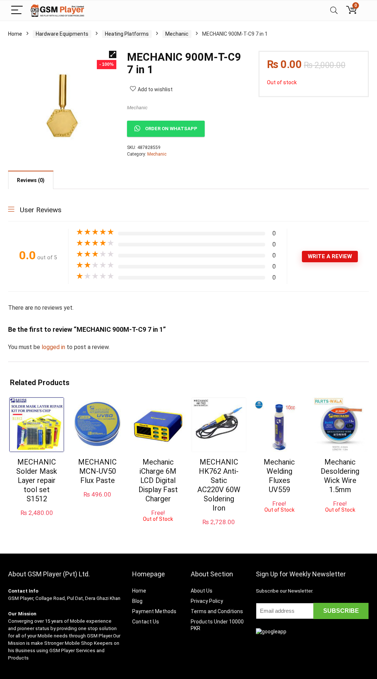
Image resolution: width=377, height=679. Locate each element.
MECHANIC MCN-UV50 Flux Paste (97, 471)
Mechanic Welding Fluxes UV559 (279, 476)
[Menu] (17, 10)
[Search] (334, 10)
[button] (112, 54)
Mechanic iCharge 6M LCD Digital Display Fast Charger (158, 480)
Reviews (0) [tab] (31, 180)
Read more (158, 528)
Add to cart (36, 519)
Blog (137, 601)
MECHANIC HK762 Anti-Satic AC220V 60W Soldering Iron (218, 485)
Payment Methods (154, 611)
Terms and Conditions (217, 611)
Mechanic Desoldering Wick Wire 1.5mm (340, 476)
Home (15, 34)
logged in (54, 347)
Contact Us (145, 622)
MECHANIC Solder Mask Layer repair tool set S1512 (36, 480)
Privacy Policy (207, 601)
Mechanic (176, 34)
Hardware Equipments (62, 34)
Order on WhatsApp (171, 128)
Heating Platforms (127, 34)
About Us (201, 591)
